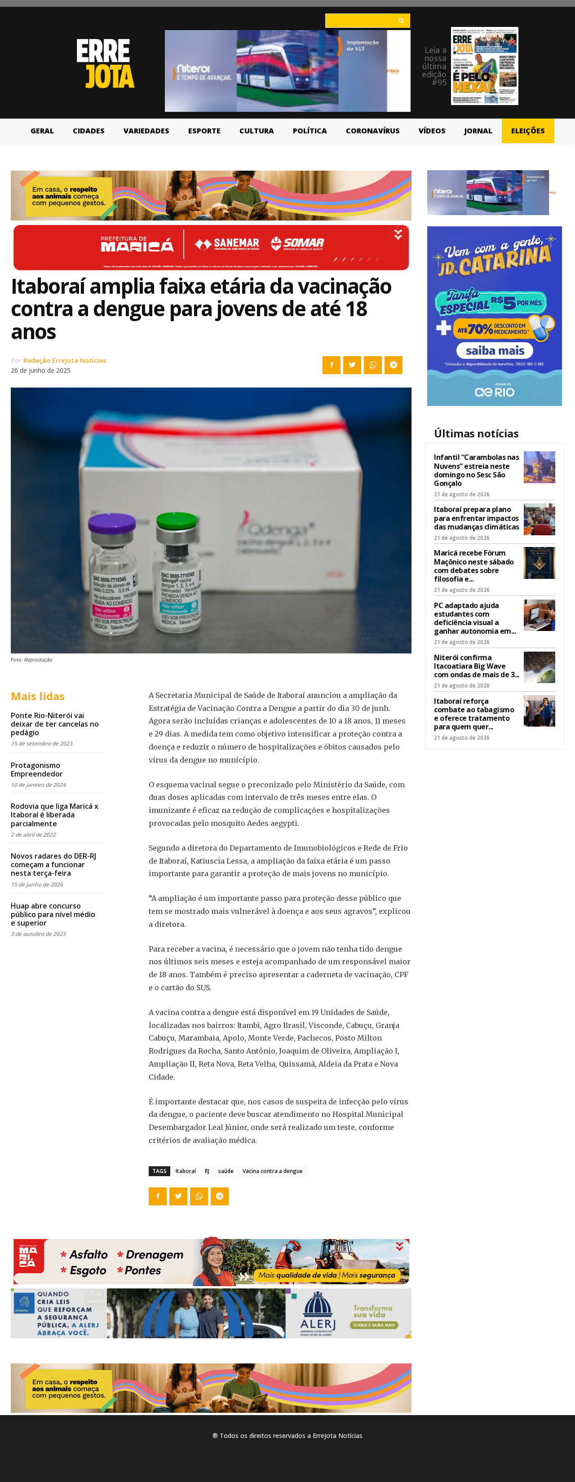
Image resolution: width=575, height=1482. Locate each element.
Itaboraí (186, 1171)
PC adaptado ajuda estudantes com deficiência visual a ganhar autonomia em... (475, 618)
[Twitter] (352, 365)
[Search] (401, 20)
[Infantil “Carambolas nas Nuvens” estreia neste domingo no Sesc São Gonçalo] (539, 467)
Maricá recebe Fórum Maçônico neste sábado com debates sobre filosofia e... (474, 566)
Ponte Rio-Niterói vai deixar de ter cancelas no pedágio (55, 723)
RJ (207, 1171)
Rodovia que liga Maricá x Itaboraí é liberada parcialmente (54, 814)
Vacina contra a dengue (273, 1171)
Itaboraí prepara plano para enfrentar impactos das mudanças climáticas (476, 517)
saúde (226, 1171)
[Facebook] (332, 365)
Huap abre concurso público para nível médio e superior (53, 914)
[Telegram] (393, 365)
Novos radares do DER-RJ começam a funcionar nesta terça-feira (53, 864)
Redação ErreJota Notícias (64, 360)
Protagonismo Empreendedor (37, 769)
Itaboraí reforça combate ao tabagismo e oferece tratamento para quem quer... (474, 714)
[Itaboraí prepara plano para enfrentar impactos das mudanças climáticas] (539, 519)
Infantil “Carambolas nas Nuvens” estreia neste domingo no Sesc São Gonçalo (476, 470)
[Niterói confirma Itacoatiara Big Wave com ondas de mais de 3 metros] (539, 667)
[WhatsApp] (373, 365)
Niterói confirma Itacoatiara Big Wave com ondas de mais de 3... (476, 666)
